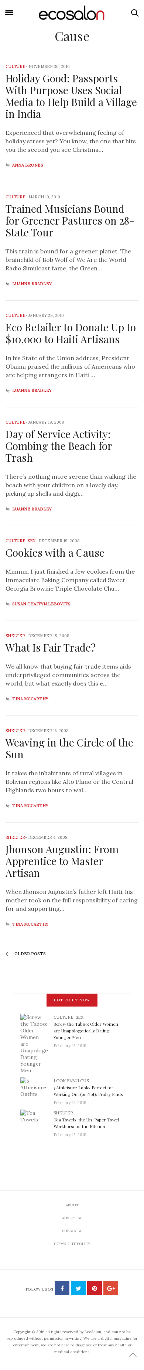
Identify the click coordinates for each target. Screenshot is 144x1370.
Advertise (72, 1218)
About (72, 1205)
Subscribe (72, 1231)
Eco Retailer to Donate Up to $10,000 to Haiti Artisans (71, 333)
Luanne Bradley (32, 283)
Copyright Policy (72, 1243)
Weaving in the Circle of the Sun (69, 748)
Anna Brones (27, 165)
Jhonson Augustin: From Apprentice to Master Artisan (62, 860)
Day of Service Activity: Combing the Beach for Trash (59, 445)
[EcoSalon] (72, 13)
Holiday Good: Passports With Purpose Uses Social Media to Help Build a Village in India (71, 95)
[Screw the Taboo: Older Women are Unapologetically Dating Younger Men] (37, 1043)
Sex (31, 540)
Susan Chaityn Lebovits (41, 604)
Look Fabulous (71, 1080)
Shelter (15, 635)
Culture (15, 66)
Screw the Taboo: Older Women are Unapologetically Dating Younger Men (86, 1030)
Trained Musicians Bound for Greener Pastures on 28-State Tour (70, 220)
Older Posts (29, 953)
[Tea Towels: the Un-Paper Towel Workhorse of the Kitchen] (37, 1121)
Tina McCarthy (30, 698)
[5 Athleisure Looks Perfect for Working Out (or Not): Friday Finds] (37, 1089)
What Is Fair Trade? (51, 647)
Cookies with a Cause (55, 552)
